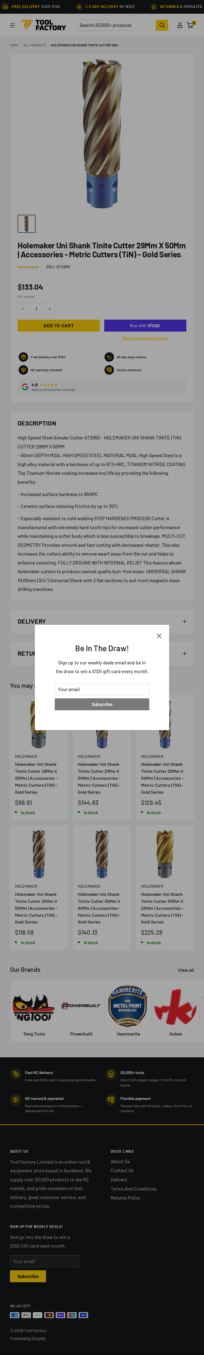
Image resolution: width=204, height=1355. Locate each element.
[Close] (159, 635)
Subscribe (102, 704)
